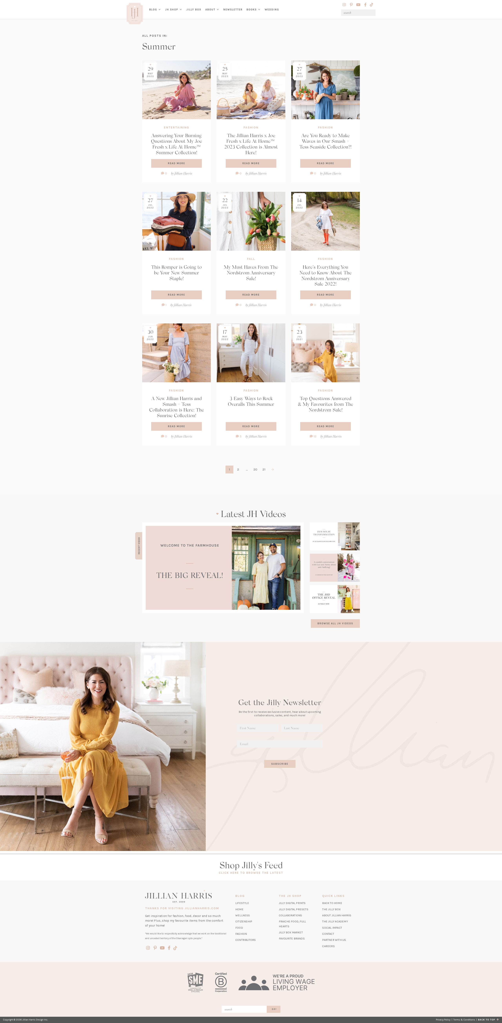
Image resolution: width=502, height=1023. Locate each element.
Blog (153, 9)
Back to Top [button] (487, 1019)
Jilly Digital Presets (293, 909)
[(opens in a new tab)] (223, 567)
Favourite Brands (292, 938)
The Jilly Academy (335, 921)
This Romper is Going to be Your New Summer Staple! (176, 272)
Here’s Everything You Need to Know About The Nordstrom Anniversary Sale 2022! (325, 275)
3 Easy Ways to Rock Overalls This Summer (251, 401)
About (210, 9)
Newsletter (233, 9)
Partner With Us (334, 940)
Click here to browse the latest (251, 873)
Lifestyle (242, 903)
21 (264, 469)
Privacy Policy (443, 1019)
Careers (328, 946)
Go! (274, 1009)
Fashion (251, 127)
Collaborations (290, 915)
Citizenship (243, 921)
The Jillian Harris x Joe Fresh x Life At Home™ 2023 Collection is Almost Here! (251, 143)
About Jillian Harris (336, 915)
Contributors (245, 940)
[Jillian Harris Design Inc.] (186, 896)
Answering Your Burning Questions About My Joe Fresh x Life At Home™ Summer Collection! (176, 143)
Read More (176, 163)
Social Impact (332, 927)
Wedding (272, 9)
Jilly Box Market (291, 932)
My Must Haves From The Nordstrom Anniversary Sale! (251, 272)
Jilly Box (194, 12)
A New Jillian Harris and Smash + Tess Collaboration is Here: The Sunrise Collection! (176, 406)
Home (239, 909)
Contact (328, 934)
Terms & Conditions (464, 1019)
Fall (251, 259)
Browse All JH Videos (335, 623)
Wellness (242, 915)
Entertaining (176, 127)
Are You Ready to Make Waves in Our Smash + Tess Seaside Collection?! (325, 140)
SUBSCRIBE (279, 763)
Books (251, 9)
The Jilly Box (331, 909)
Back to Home (332, 903)
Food (239, 927)
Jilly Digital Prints (292, 903)
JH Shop (171, 9)
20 (255, 469)
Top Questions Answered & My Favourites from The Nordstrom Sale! (325, 403)
